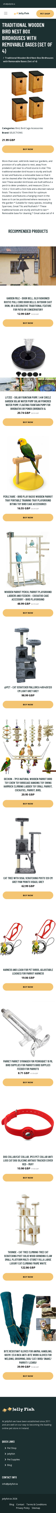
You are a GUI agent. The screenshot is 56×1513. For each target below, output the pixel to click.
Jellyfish (11, 1453)
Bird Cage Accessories (32, 128)
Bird (17, 128)
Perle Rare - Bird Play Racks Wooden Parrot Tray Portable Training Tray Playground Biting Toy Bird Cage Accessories (28, 500)
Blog (9, 1465)
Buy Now (28, 149)
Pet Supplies (13, 1459)
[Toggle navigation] (5, 13)
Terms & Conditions (36, 1504)
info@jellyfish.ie (9, 4)
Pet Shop (45, 13)
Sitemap (36, 1507)
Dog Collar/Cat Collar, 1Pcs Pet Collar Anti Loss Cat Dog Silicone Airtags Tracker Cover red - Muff (28, 1160)
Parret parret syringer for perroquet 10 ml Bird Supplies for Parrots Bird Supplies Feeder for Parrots (28, 1065)
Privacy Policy (23, 1507)
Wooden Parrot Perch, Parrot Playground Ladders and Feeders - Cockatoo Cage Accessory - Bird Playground (28, 595)
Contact (20, 1504)
